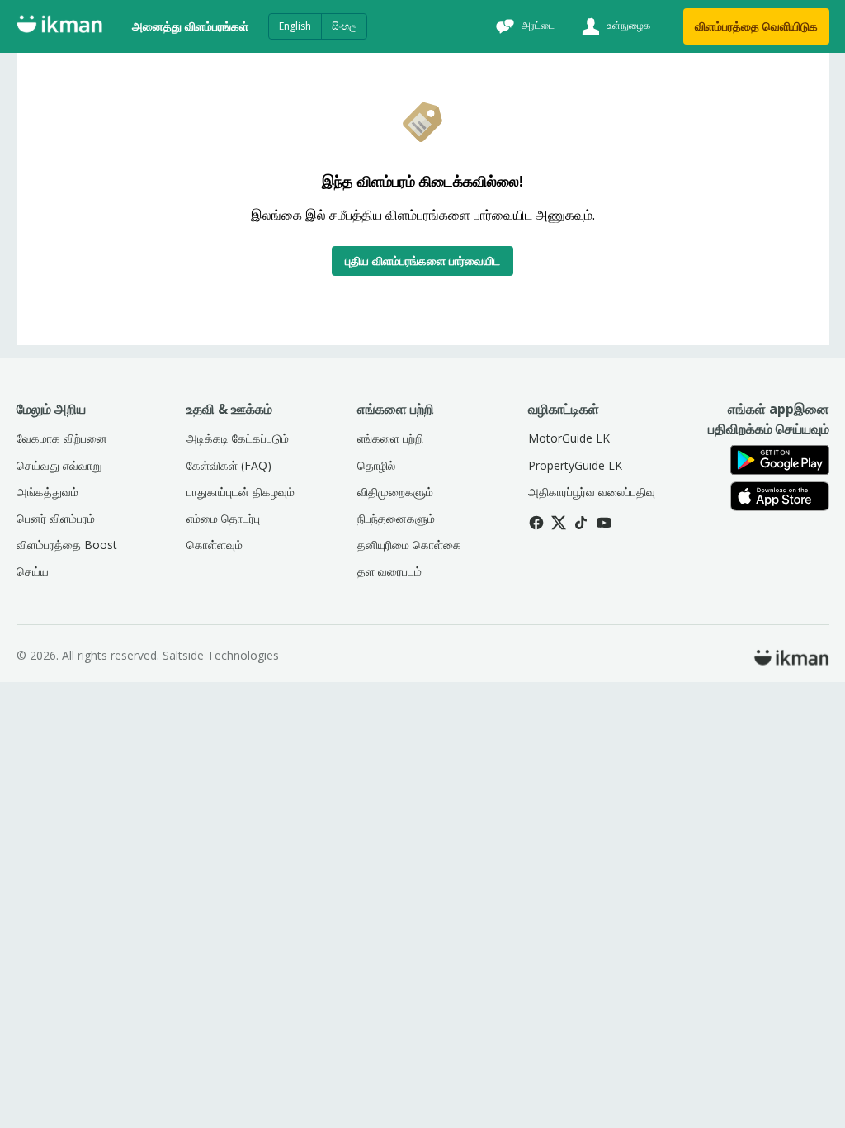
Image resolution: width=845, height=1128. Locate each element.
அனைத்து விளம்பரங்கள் (190, 26)
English (295, 26)
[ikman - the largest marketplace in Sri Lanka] (59, 27)
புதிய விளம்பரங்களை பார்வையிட (422, 260)
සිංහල (344, 26)
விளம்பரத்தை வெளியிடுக (756, 26)
